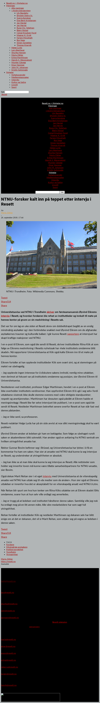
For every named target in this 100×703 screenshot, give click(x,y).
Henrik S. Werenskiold (21, 60)
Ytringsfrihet (12, 555)
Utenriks (15, 80)
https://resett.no (8, 562)
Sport (14, 87)
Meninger (10, 6)
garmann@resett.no (10, 618)
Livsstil (14, 85)
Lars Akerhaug (17, 50)
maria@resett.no (8, 639)
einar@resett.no (8, 646)
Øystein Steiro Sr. (25, 16)
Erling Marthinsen (19, 58)
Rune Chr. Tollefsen (25, 28)
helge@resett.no (8, 581)
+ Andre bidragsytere (20, 11)
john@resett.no (8, 611)
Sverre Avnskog (24, 18)
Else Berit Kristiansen (26, 21)
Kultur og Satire (18, 82)
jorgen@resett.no (9, 674)
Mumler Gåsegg (18, 63)
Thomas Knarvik (24, 45)
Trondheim (11, 552)
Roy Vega (21, 40)
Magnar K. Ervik (24, 35)
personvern (34, 627)
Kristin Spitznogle (19, 70)
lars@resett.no (7, 593)
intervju (5, 316)
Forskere (10, 545)
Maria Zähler (17, 55)
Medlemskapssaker (20, 77)
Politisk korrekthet (14, 550)
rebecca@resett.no (9, 667)
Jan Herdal (21, 23)
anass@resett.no (8, 653)
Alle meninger (17, 8)
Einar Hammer (17, 65)
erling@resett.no (8, 660)
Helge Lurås (16, 48)
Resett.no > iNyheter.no (17, 3)
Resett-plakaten (59, 622)
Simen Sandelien (24, 43)
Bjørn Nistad (22, 30)
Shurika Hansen (18, 53)
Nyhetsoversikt (18, 75)
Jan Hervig (21, 25)
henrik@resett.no (9, 685)
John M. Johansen (19, 67)
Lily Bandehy (22, 13)
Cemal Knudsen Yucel (26, 33)
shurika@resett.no (9, 604)
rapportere (73, 334)
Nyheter (10, 72)
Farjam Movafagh (25, 38)
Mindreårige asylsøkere (16, 547)
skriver (50, 312)
